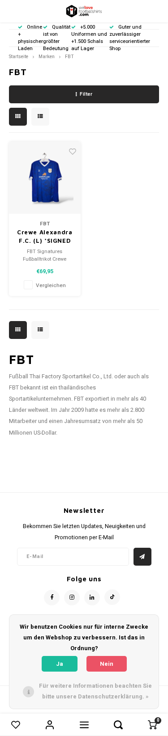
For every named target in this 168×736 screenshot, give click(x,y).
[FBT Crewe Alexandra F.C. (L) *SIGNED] (45, 178)
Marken (47, 56)
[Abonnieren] (142, 557)
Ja (59, 664)
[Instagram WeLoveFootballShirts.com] (72, 597)
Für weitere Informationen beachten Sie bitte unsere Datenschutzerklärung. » (95, 691)
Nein (106, 664)
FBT (69, 56)
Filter (86, 94)
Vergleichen (51, 285)
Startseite (18, 56)
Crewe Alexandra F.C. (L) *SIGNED (45, 236)
